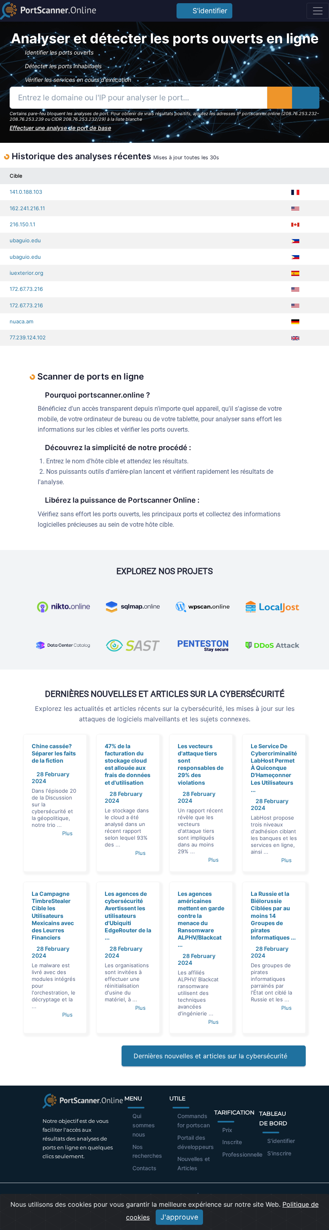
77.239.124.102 (28, 337)
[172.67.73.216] (313, 289)
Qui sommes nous (143, 1125)
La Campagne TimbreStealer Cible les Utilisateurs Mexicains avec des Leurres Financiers (53, 915)
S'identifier (208, 10)
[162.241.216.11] (313, 208)
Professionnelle (242, 1154)
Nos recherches (147, 1151)
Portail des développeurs (195, 1142)
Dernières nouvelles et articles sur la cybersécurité (211, 1056)
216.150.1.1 (22, 224)
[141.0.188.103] (313, 192)
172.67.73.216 (26, 289)
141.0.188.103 (26, 192)
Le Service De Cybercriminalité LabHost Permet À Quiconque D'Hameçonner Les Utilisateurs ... (274, 768)
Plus (68, 833)
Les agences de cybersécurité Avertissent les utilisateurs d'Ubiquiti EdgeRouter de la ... (128, 915)
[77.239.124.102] (313, 337)
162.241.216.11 (27, 208)
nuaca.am (21, 321)
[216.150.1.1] (313, 224)
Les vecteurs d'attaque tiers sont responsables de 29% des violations (200, 764)
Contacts (144, 1168)
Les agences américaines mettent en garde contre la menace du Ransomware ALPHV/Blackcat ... (201, 919)
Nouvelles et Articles (193, 1163)
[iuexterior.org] (313, 273)
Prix (227, 1129)
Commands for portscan (193, 1120)
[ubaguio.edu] (313, 240)
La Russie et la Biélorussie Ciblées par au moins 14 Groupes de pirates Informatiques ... (273, 915)
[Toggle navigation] (318, 11)
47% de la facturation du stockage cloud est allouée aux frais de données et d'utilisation (127, 764)
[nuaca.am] (313, 321)
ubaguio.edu (25, 240)
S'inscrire (279, 1153)
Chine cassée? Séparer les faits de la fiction (54, 753)
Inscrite (232, 1142)
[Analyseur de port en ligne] (48, 11)
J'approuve (179, 1217)
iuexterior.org (26, 273)
